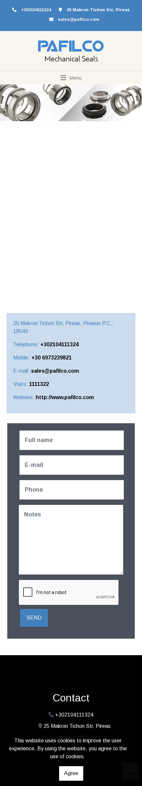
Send (34, 617)
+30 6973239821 (51, 357)
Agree (71, 773)
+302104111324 (59, 344)
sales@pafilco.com (78, 19)
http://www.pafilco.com (65, 397)
